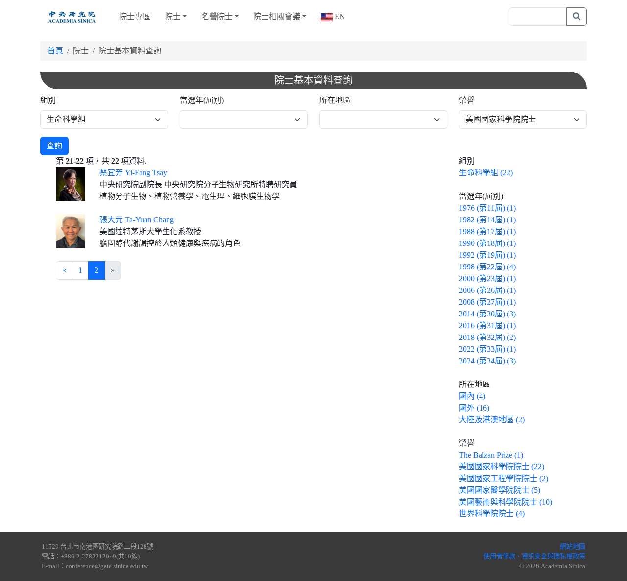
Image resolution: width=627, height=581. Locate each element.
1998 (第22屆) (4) (487, 267)
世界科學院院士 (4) (492, 513)
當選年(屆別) (202, 100)
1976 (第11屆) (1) (487, 208)
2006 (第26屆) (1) (487, 290)
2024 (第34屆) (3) (487, 361)
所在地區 (335, 100)
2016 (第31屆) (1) (487, 325)
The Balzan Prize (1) (491, 455)
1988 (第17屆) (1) (487, 231)
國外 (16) (474, 408)
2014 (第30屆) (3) (487, 314)
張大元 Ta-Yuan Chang (136, 220)
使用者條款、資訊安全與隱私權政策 (534, 556)
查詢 (54, 146)
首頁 (55, 51)
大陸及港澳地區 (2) (492, 419)
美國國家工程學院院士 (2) (503, 478)
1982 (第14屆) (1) (487, 220)
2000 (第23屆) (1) (487, 278)
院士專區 (134, 16)
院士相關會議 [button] (276, 16)
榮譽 (467, 100)
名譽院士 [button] (217, 16)
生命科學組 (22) (486, 173)
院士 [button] (173, 16)
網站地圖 (572, 546)
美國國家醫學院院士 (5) (499, 490)
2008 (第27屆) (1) (487, 302)
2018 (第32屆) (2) (487, 337)
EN (339, 16)
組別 (48, 100)
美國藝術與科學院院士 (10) (505, 502)
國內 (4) (472, 396)
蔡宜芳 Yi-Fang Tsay (133, 173)
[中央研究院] (72, 16)
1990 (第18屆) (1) (487, 243)
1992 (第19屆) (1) (487, 255)
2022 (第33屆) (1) (487, 349)
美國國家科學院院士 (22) (501, 466)
